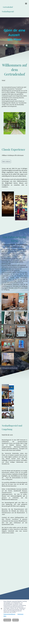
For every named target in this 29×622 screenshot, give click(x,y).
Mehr (5, 616)
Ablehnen (15, 620)
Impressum (20, 614)
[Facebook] (3, 45)
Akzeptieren (7, 620)
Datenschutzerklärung (9, 614)
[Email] (7, 45)
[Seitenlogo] (8, 14)
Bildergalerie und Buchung (9, 368)
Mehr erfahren (6, 161)
